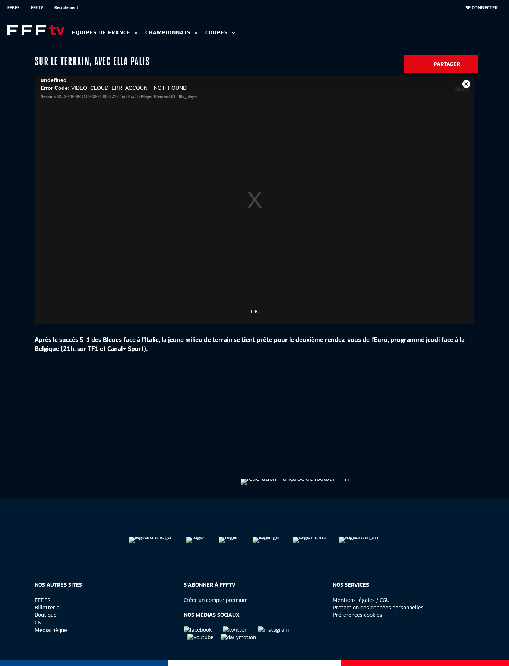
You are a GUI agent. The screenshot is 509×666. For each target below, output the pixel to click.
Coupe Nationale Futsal (325, 35)
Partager (447, 64)
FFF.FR (13, 7)
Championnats (168, 32)
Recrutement (66, 7)
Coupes (217, 32)
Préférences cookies (357, 615)
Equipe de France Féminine (143, 35)
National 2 (358, 35)
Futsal (236, 35)
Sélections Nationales (349, 35)
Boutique (46, 615)
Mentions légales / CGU (361, 600)
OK (254, 311)
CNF (39, 622)
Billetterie (47, 607)
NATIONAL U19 (264, 35)
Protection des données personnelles (378, 607)
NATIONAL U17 (313, 35)
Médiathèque (51, 630)
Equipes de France (102, 32)
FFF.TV (37, 7)
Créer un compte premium (215, 600)
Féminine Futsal (280, 35)
